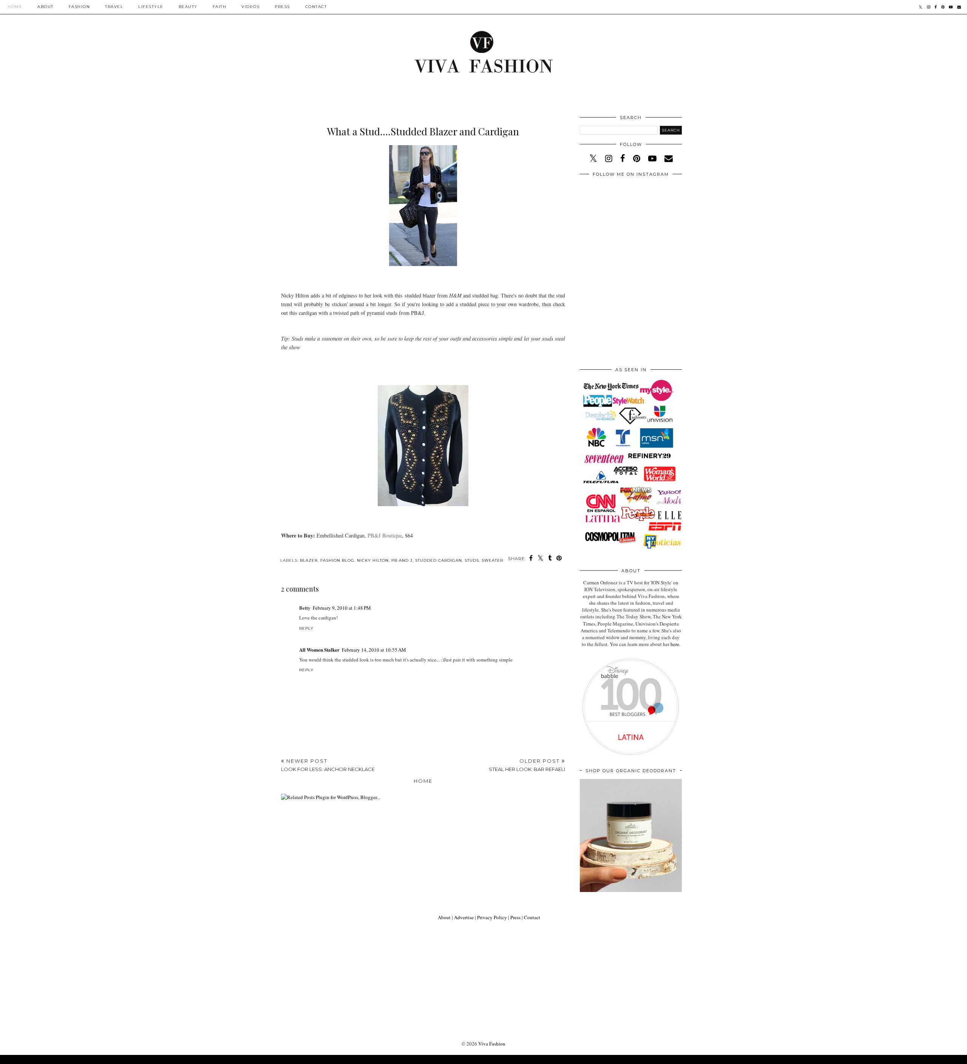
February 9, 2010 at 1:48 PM (342, 607)
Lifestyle (151, 6)
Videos (250, 6)
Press (282, 6)
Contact (316, 6)
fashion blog (337, 560)
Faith (220, 6)
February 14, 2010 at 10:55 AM (374, 649)
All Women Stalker (319, 649)
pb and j (401, 560)
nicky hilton (373, 560)
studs (472, 560)
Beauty (188, 6)
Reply (306, 628)
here (674, 644)
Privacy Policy (492, 917)
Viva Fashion (491, 1043)
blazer (309, 560)
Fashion (79, 6)
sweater (492, 560)
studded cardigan (438, 560)
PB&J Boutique (385, 535)
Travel (114, 6)
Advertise (464, 917)
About (45, 6)
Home (15, 6)
